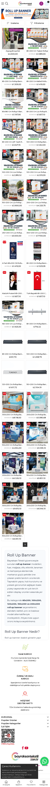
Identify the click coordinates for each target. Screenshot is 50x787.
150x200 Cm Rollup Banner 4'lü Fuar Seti (13, 536)
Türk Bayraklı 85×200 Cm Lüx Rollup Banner (37, 293)
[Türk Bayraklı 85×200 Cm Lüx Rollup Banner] (37, 281)
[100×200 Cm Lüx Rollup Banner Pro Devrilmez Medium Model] (13, 160)
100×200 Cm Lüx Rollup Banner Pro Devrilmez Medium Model (13, 172)
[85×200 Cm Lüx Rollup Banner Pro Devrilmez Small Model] (37, 99)
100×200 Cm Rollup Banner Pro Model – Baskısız (37, 354)
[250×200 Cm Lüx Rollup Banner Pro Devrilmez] (13, 220)
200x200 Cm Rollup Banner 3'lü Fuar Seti (13, 475)
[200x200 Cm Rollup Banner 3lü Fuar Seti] (13, 463)
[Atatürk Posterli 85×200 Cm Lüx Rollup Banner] (13, 281)
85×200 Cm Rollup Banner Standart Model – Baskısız (37, 324)
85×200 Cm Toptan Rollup (37, 51)
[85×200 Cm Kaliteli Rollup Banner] (37, 69)
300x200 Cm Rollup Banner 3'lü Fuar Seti (37, 445)
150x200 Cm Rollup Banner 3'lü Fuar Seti (37, 475)
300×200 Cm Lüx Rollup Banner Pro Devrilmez (37, 233)
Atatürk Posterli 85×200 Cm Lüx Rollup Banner (13, 293)
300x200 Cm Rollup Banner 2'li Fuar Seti (13, 415)
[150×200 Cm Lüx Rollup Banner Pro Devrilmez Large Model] (13, 190)
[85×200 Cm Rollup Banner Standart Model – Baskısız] (37, 311)
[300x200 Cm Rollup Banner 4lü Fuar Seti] (13, 493)
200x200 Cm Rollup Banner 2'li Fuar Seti (37, 415)
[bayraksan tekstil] (25, 3)
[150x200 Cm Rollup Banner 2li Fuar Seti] (13, 432)
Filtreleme (39, 23)
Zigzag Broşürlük (13, 51)
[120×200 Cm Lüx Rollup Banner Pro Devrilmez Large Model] (37, 160)
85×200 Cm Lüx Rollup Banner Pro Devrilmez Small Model (37, 112)
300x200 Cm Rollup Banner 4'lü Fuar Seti (13, 506)
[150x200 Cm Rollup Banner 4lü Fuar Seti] (13, 523)
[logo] (25, 756)
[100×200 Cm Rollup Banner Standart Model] (37, 129)
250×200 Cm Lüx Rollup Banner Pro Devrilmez (13, 233)
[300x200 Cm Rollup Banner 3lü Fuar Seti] (37, 432)
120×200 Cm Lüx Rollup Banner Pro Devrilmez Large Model (37, 172)
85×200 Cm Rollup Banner (13, 81)
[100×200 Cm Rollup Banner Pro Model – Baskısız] (37, 341)
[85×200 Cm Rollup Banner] (13, 69)
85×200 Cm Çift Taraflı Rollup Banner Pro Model (13, 142)
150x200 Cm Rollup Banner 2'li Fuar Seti (13, 445)
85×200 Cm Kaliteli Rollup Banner (37, 81)
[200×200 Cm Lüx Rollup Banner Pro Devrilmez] (37, 190)
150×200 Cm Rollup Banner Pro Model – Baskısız (37, 384)
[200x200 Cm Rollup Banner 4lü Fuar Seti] (37, 493)
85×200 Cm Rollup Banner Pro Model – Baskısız (13, 354)
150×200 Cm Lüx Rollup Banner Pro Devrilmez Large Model (13, 203)
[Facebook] (23, 748)
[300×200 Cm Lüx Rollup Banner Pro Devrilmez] (37, 220)
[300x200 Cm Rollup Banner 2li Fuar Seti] (13, 402)
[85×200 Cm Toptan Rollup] (37, 38)
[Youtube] (26, 748)
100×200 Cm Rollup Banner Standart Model (37, 142)
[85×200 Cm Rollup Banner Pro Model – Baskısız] (13, 341)
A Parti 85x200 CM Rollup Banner (13, 263)
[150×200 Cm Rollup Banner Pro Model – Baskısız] (37, 372)
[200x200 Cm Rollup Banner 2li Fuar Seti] (37, 402)
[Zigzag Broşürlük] (13, 38)
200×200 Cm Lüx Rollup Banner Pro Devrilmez (37, 203)
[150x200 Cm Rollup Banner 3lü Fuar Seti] (37, 463)
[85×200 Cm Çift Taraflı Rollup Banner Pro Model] (13, 129)
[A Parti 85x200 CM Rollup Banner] (13, 250)
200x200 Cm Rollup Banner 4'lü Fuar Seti (37, 506)
